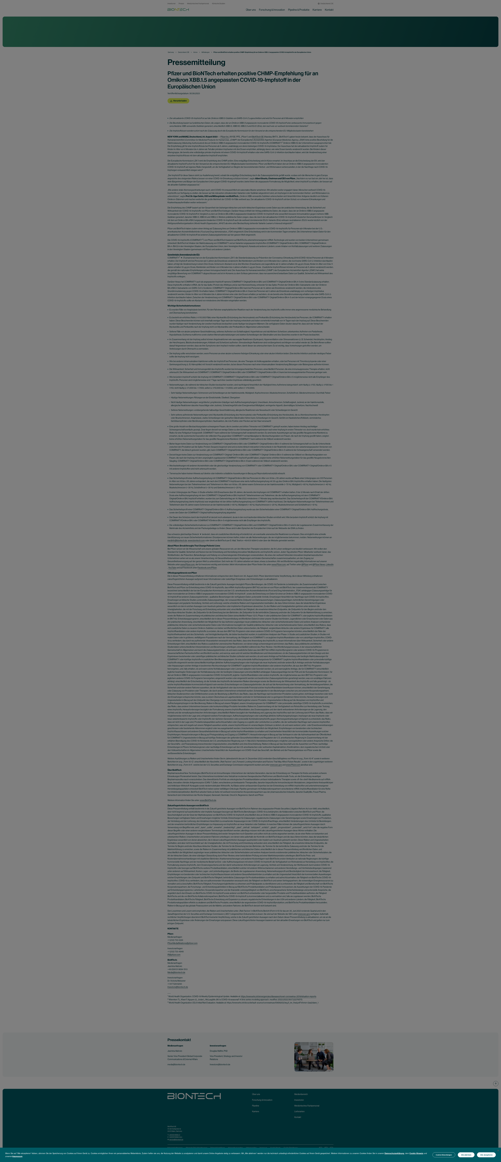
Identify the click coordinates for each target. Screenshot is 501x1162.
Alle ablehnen (466, 1155)
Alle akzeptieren (486, 1155)
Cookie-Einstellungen (444, 1155)
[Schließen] (498, 1150)
